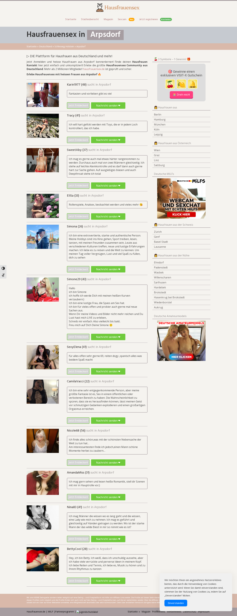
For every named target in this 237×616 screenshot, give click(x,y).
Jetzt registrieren (155, 19)
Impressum (204, 611)
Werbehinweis (174, 611)
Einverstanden (176, 603)
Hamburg (160, 119)
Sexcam (125, 19)
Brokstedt (160, 292)
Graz (157, 155)
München (159, 124)
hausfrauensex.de (94, 69)
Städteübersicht (90, 19)
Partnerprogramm (64, 611)
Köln (156, 129)
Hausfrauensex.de (36, 611)
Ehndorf (159, 262)
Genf (157, 237)
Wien (157, 150)
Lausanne (160, 246)
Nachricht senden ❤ (108, 105)
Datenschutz (189, 611)
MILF (50, 611)
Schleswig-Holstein (64, 46)
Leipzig (158, 134)
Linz (156, 160)
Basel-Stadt (161, 242)
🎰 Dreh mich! (181, 94)
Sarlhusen (160, 282)
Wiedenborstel (163, 302)
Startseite (70, 19)
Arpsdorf (105, 85)
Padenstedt (161, 267)
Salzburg (159, 165)
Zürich (158, 232)
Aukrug (158, 307)
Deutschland (45, 46)
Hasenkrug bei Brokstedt (169, 297)
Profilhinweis (158, 611)
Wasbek (159, 272)
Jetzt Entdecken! (78, 105)
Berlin (157, 114)
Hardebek (160, 287)
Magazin (108, 19)
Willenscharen (162, 277)
